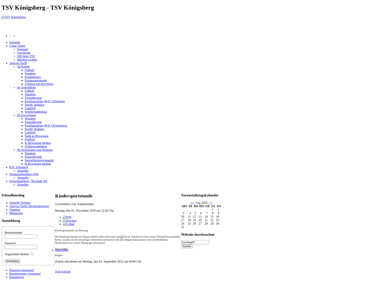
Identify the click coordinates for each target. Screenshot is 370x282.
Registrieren (16, 277)
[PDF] (67, 217)
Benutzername (13, 232)
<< (192, 202)
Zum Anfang (63, 271)
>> (210, 202)
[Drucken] (70, 220)
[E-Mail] (68, 224)
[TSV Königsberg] (14, 17)
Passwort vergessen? (21, 270)
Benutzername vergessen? (25, 273)
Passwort (10, 243)
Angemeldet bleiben (17, 254)
